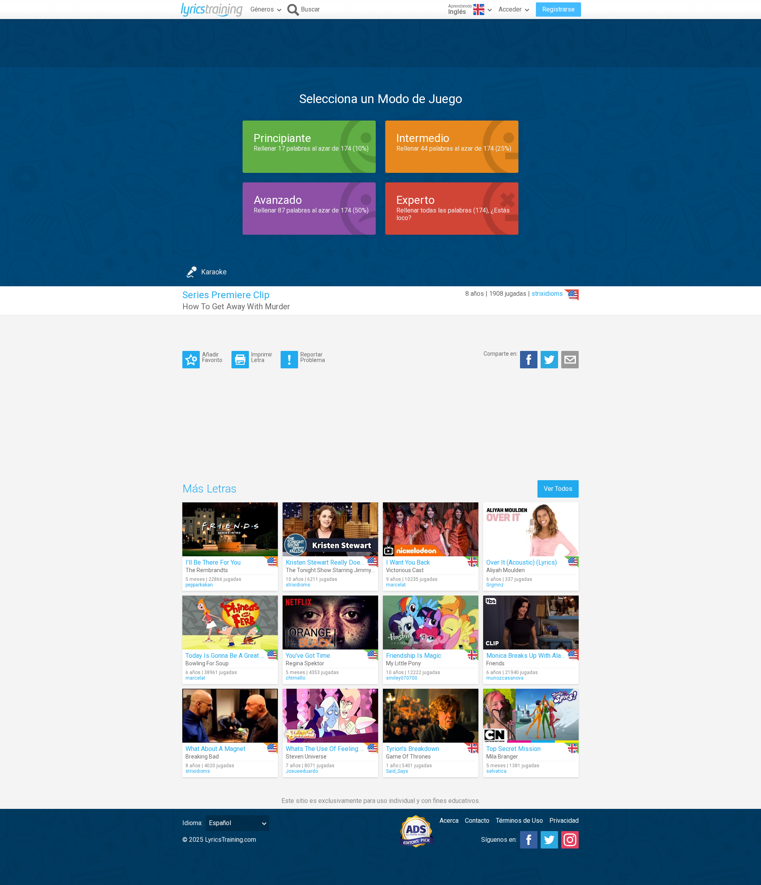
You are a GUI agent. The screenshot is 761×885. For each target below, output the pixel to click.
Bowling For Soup (207, 663)
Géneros (262, 9)
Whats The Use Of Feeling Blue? (330, 749)
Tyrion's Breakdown (412, 749)
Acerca (449, 820)
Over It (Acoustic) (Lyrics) (521, 562)
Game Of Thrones (408, 756)
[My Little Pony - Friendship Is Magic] (430, 622)
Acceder (510, 9)
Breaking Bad (202, 756)
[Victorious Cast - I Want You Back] (430, 529)
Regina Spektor (305, 663)
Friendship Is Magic (413, 655)
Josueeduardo (302, 771)
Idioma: (192, 823)
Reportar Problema (312, 357)
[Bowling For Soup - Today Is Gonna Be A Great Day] (230, 622)
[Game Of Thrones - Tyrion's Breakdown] (430, 716)
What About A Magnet (215, 749)
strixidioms (547, 293)
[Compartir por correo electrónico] (570, 359)
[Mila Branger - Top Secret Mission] (531, 716)
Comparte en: (501, 353)
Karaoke (214, 272)
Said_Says (397, 771)
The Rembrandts (206, 570)
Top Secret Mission (513, 749)
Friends (495, 663)
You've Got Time (308, 655)
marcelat (396, 585)
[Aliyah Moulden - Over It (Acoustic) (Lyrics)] (531, 529)
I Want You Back (408, 562)
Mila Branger (502, 756)
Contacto (477, 820)
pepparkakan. (199, 585)
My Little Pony (403, 663)
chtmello (295, 678)
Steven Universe (306, 756)
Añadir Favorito (212, 357)
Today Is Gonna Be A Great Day (228, 655)
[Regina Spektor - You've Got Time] (330, 622)
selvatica (496, 771)
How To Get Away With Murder (236, 306)
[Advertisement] (380, 43)
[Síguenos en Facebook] (528, 840)
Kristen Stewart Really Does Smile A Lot (342, 562)
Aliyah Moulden (505, 570)
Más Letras (209, 488)
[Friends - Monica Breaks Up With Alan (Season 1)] (531, 622)
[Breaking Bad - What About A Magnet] (230, 716)
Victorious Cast (405, 570)
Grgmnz (495, 585)
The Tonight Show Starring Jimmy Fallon (336, 570)
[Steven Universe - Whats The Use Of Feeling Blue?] (330, 716)
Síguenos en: (499, 839)
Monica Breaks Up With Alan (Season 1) (541, 655)
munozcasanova (505, 678)
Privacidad (564, 820)
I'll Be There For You (213, 562)
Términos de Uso (519, 820)
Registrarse (558, 9)
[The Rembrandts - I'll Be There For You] (230, 529)
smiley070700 (401, 678)
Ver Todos (558, 488)
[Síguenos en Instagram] (570, 840)
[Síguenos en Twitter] (549, 840)
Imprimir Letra (261, 357)
